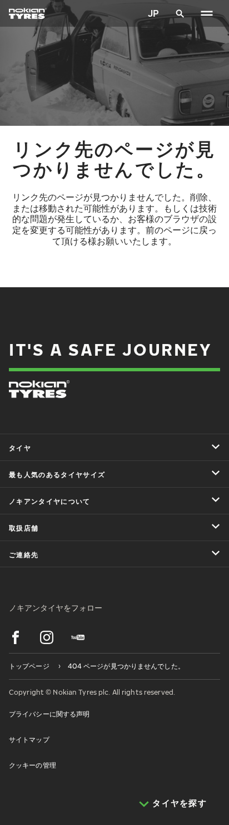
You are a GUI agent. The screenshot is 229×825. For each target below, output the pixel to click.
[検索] (180, 13)
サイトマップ (29, 739)
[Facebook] (15, 637)
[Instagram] (46, 637)
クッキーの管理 (32, 765)
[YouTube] (77, 637)
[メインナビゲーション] (206, 13)
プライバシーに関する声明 (49, 714)
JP (153, 13)
